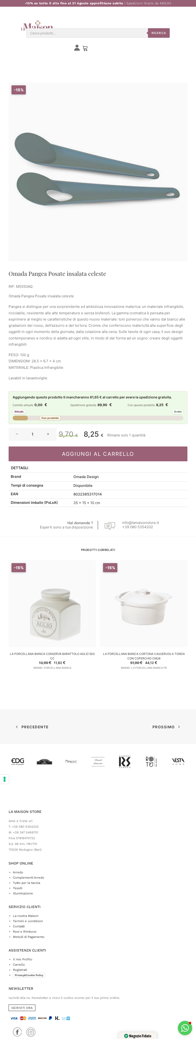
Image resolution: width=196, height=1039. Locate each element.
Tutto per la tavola (26, 883)
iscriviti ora (22, 1008)
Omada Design (86, 476)
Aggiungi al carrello (98, 454)
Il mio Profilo (22, 959)
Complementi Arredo (28, 877)
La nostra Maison (25, 916)
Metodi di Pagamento (28, 937)
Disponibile (83, 485)
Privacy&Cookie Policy (29, 975)
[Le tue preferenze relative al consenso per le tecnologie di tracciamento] (4, 779)
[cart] (85, 49)
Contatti (19, 926)
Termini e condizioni (28, 921)
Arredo (18, 872)
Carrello (19, 964)
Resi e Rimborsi (24, 931)
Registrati (20, 970)
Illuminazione (23, 893)
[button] (17, 434)
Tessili (17, 888)
